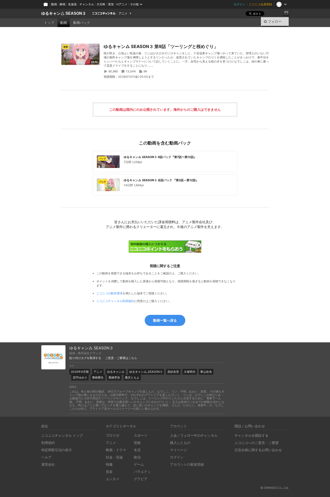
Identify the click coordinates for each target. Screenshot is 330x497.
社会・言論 (114, 457)
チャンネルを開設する (251, 435)
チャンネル (86, 4)
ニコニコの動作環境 (109, 293)
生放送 (72, 4)
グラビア (140, 479)
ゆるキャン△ (115, 371)
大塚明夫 (189, 371)
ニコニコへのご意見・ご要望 (257, 443)
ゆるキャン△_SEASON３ (146, 371)
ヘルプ (46, 457)
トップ (49, 23)
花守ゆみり (80, 377)
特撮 (109, 464)
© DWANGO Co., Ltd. (274, 488)
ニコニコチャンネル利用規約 (115, 301)
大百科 (101, 4)
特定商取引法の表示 (56, 450)
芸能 (137, 443)
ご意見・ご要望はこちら (121, 358)
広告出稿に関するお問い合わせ (258, 450)
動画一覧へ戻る (165, 320)
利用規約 (48, 443)
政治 (137, 457)
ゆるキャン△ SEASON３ (63, 13)
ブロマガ (112, 435)
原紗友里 (173, 371)
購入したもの (180, 443)
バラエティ (142, 471)
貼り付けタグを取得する (85, 358)
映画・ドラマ (116, 450)
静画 (62, 4)
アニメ (123, 13)
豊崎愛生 (98, 377)
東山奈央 (206, 371)
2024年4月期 (80, 371)
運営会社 (48, 464)
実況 (111, 4)
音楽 (109, 471)
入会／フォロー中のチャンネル (193, 435)
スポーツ (140, 435)
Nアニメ (121, 4)
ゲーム (139, 464)
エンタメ (112, 479)
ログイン (239, 4)
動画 (54, 4)
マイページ (178, 450)
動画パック (81, 23)
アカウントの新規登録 (187, 464)
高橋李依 (114, 377)
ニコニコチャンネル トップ (62, 435)
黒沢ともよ (132, 377)
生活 (137, 450)
